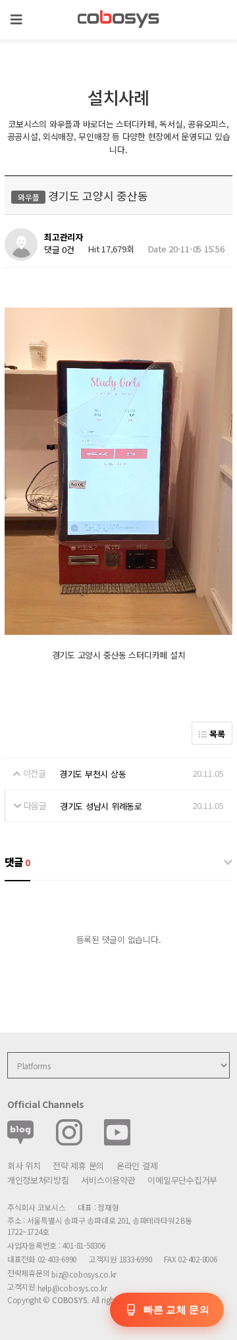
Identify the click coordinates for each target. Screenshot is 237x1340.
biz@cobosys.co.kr (84, 1274)
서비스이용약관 (108, 1180)
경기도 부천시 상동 (92, 774)
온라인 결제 (137, 1165)
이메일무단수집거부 (182, 1180)
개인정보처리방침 (38, 1180)
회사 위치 (24, 1165)
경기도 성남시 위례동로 (101, 806)
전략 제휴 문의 (78, 1165)
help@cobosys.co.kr (72, 1287)
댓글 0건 (59, 250)
